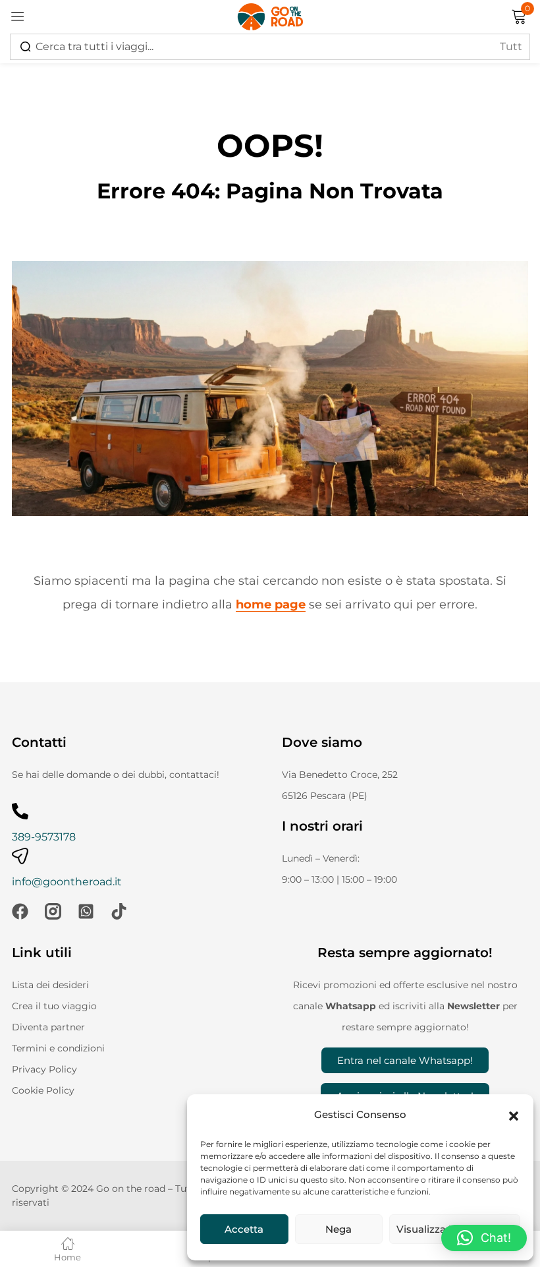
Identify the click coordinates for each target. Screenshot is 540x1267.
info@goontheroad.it (67, 881)
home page (271, 604)
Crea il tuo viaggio (54, 1006)
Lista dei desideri (50, 985)
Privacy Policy (44, 1069)
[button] (513, 1114)
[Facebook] (20, 911)
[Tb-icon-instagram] (53, 911)
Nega (338, 1229)
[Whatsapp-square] (86, 911)
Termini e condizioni (58, 1048)
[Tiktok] (119, 911)
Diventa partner (48, 1027)
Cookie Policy (43, 1090)
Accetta (244, 1229)
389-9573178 (44, 837)
